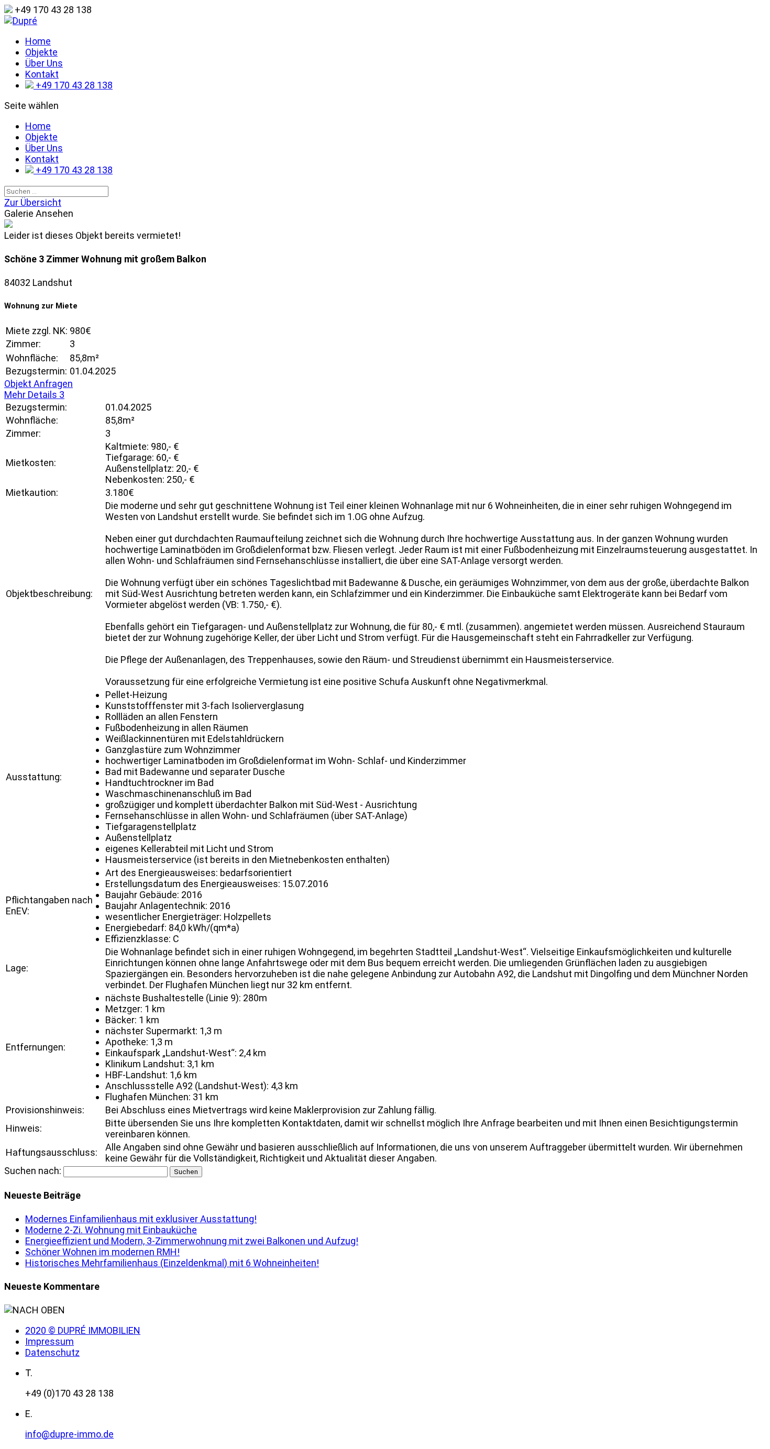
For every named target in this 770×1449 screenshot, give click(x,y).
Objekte (41, 52)
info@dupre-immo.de (69, 1434)
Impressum (49, 1341)
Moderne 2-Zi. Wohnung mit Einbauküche (111, 1229)
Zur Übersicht (32, 202)
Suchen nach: (32, 1170)
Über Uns (44, 63)
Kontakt (42, 74)
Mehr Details (34, 394)
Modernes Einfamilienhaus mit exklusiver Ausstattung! (141, 1218)
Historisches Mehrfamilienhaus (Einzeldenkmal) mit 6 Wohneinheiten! (172, 1262)
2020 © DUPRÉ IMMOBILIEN (82, 1330)
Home (38, 41)
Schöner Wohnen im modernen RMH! (102, 1251)
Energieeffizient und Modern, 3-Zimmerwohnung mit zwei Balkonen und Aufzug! (191, 1240)
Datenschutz (52, 1352)
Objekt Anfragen (38, 383)
